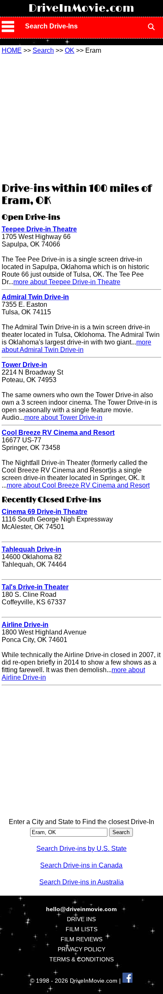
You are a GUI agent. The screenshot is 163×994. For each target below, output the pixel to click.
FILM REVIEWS (81, 939)
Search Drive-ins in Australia (81, 882)
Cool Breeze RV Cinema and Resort (58, 432)
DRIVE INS (81, 919)
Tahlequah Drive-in (31, 549)
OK (69, 50)
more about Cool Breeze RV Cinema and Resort (78, 485)
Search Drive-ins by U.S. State (81, 848)
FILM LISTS (81, 929)
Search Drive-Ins (51, 26)
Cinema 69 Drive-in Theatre (44, 511)
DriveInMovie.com (81, 8)
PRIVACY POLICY (81, 949)
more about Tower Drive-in (63, 417)
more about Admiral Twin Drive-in (76, 346)
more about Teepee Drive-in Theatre (66, 281)
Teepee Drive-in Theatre (39, 229)
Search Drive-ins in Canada (81, 865)
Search (43, 50)
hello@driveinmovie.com (81, 909)
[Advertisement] (81, 117)
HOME (12, 50)
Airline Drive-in (25, 624)
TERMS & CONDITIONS (81, 959)
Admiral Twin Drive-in (35, 297)
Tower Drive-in (24, 364)
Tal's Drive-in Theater (35, 587)
